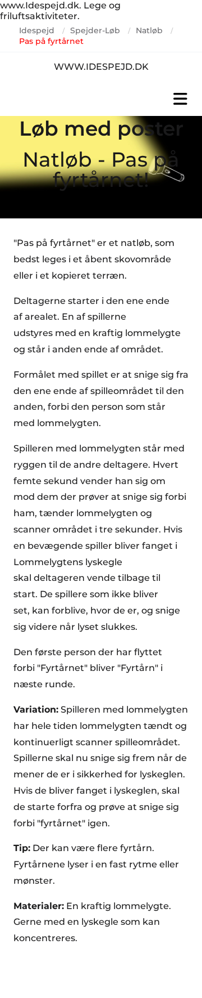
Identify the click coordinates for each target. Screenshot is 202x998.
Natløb (149, 30)
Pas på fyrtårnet (51, 41)
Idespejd (36, 30)
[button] (101, 99)
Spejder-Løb (95, 30)
